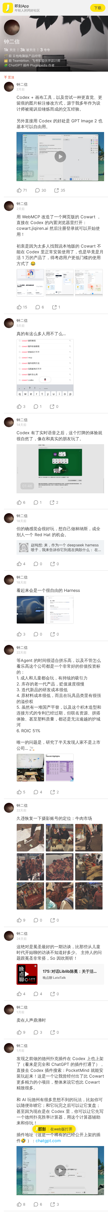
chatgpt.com (48, 1140)
